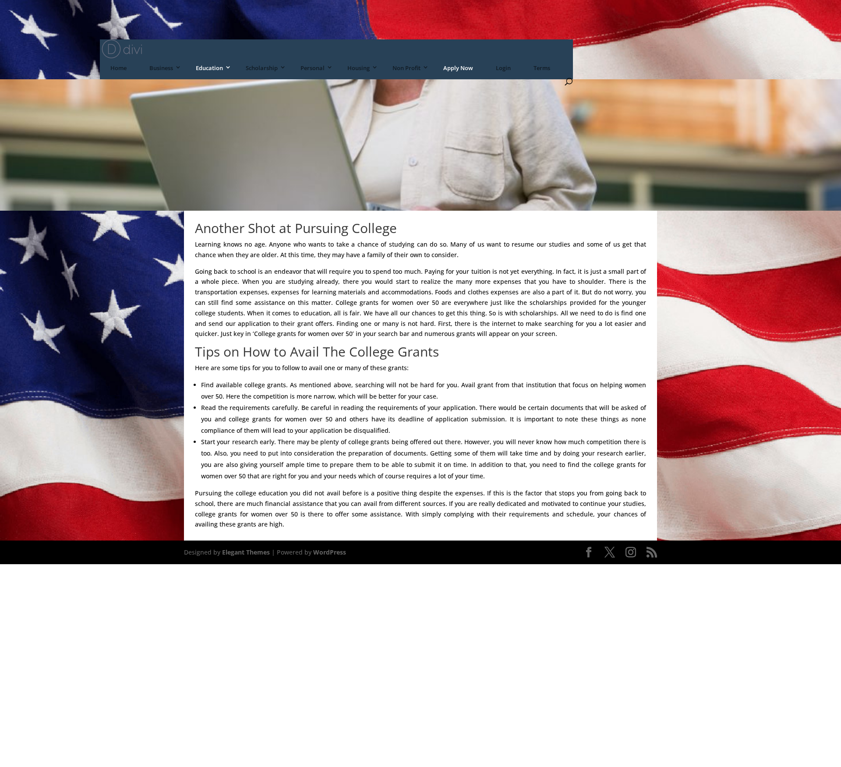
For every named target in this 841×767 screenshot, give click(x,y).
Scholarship (262, 68)
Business (161, 68)
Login (503, 68)
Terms (542, 68)
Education (209, 68)
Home (118, 68)
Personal (312, 68)
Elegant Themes (246, 552)
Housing (358, 68)
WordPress (329, 552)
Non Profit (406, 68)
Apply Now (458, 68)
